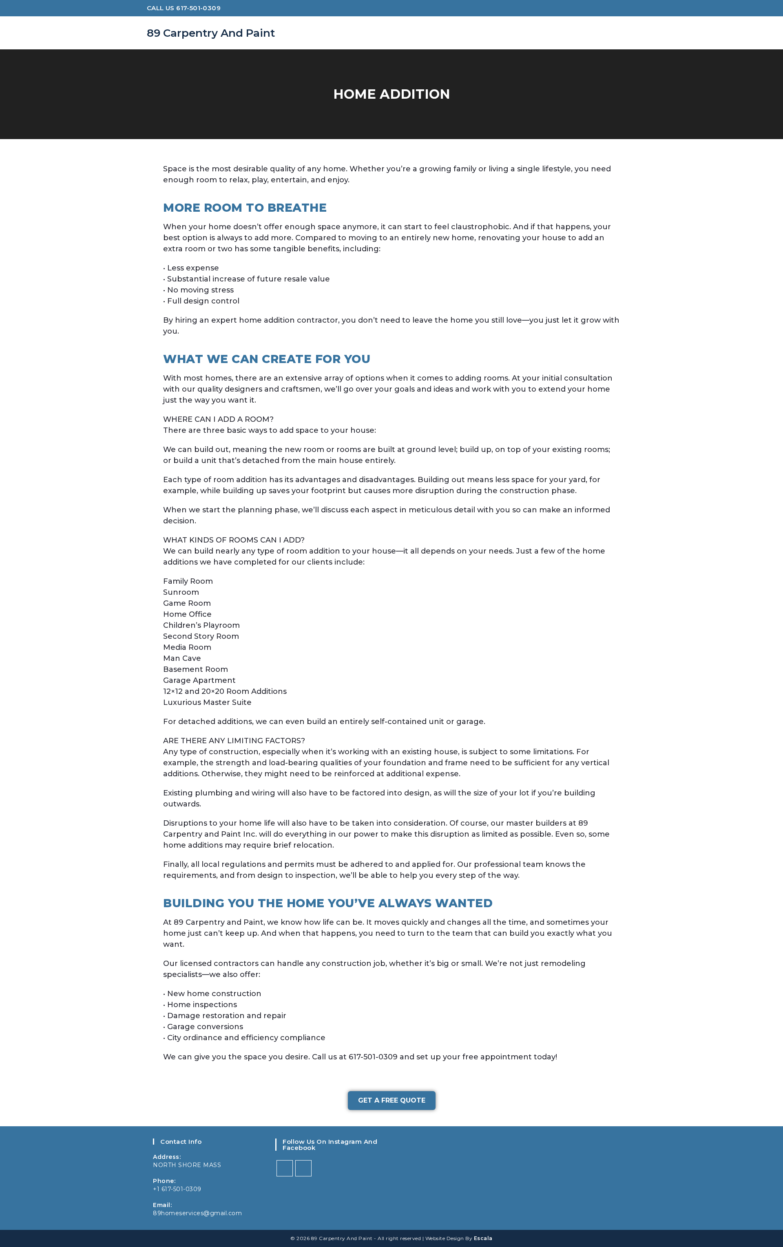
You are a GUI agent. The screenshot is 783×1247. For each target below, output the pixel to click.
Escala (483, 1238)
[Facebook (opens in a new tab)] (619, 9)
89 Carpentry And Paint (211, 33)
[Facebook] (284, 1168)
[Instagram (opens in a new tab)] (631, 9)
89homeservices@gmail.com (197, 1213)
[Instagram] (303, 1168)
